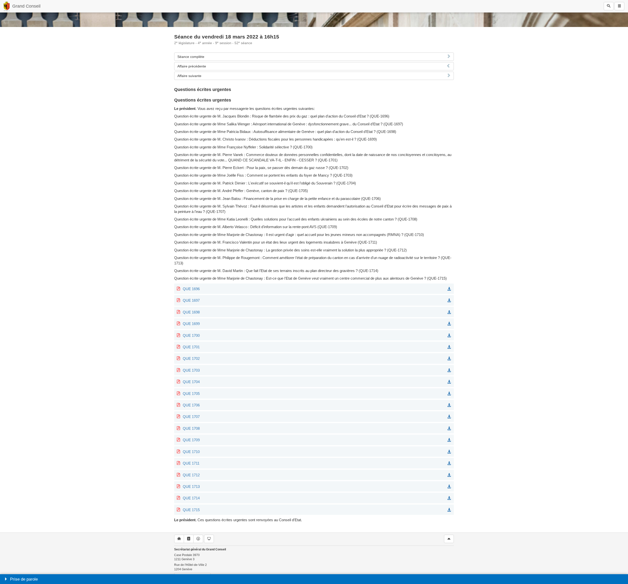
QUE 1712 (191, 475)
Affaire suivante (189, 76)
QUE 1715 (191, 510)
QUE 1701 (191, 347)
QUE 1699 (191, 324)
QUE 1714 (191, 498)
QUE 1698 (191, 312)
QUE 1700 (191, 335)
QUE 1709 (191, 440)
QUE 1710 (191, 452)
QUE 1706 (191, 405)
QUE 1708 (191, 428)
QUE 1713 (191, 486)
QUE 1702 (191, 358)
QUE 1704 (191, 382)
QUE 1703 (191, 370)
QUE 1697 (191, 300)
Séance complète (190, 57)
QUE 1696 (191, 289)
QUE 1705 (191, 393)
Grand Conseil (26, 6)
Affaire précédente (191, 66)
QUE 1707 (191, 417)
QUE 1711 (191, 463)
